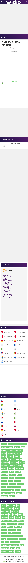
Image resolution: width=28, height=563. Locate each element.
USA (5, 434)
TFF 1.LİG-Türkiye (21, 332)
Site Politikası (18, 556)
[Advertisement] (14, 20)
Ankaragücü (22, 462)
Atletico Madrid (4, 514)
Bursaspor (3, 456)
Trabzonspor (23, 444)
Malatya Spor (11, 468)
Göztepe (23, 447)
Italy (18, 413)
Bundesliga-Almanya (8, 340)
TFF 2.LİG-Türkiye (8, 336)
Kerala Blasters (4, 517)
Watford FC (11, 551)
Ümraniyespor (4, 496)
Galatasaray (3, 444)
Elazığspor (11, 477)
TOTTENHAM (10, 526)
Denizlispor (3, 453)
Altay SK (11, 471)
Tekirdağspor (11, 490)
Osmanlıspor (17, 456)
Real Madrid (17, 508)
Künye (5, 556)
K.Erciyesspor (18, 480)
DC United (13, 520)
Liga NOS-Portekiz (21, 353)
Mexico (18, 417)
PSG (18, 505)
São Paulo (3, 526)
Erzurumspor (11, 459)
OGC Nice (17, 542)
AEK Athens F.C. (18, 526)
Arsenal (15, 514)
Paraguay (6, 421)
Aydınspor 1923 (4, 474)
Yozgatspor (12, 493)
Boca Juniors (4, 532)
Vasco (18, 548)
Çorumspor (19, 493)
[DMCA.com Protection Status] (7, 561)
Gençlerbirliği (19, 459)
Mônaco (7, 542)
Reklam (12, 556)
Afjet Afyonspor (4, 471)
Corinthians (17, 532)
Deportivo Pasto (20, 520)
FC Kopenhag (20, 536)
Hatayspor (10, 480)
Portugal (5, 426)
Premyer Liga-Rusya (21, 357)
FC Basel (13, 536)
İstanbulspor (11, 496)
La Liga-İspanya (20, 340)
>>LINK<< (14, 81)
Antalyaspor (16, 447)
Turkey (18, 430)
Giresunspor (19, 465)
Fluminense (9, 539)
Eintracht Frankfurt (5, 536)
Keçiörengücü (12, 484)
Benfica (19, 529)
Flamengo (3, 539)
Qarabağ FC (20, 523)
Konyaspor (10, 456)
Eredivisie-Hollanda (21, 349)
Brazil (5, 405)
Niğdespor (3, 487)
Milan (2, 542)
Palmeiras (10, 523)
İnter (10, 514)
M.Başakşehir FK (18, 450)
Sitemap (8, 556)
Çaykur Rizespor (11, 453)
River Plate (18, 517)
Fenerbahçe (16, 444)
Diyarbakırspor (4, 477)
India (5, 413)
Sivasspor (10, 447)
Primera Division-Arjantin (9, 361)
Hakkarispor (3, 480)
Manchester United (11, 505)
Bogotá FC (11, 532)
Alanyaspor (3, 447)
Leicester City (22, 539)
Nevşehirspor (20, 484)
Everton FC (3, 523)
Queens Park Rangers (13, 545)
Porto (15, 523)
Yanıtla (22, 270)
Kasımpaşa (3, 450)
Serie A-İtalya (7, 349)
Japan (5, 417)
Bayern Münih (4, 508)
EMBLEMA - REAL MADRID (14, 143)
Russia (18, 426)
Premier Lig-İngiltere (8, 344)
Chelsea (20, 514)
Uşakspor (17, 490)
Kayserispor (10, 450)
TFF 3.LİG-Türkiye (21, 336)
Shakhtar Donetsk (5, 548)
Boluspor (19, 474)
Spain (5, 430)
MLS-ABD (6, 353)
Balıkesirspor (12, 474)
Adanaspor (19, 453)
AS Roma (3, 520)
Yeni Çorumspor (4, 493)
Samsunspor (17, 487)
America (5, 401)
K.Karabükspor (4, 484)
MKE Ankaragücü (5, 462)
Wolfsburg (18, 551)
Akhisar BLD (4, 459)
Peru (18, 421)
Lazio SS (16, 539)
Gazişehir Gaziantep (20, 477)
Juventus (11, 508)
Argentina (19, 401)
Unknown (9, 270)
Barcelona (3, 505)
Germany (19, 409)
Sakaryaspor (10, 487)
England (18, 405)
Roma (23, 517)
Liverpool (12, 517)
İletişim (23, 556)
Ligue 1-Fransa (20, 344)
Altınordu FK (18, 471)
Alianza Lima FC (12, 529)
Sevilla (21, 545)
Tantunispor (3, 490)
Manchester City (14, 511)
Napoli (11, 542)
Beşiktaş (10, 444)
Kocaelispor (3, 468)
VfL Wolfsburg (4, 551)
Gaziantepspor (12, 465)
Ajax (8, 520)
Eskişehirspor (4, 465)
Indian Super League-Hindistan (10, 357)
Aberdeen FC (4, 529)
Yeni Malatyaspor (14, 462)
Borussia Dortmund (5, 511)
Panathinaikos (4, 545)
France (5, 409)
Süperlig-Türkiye (7, 332)
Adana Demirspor (19, 468)
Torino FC (13, 548)
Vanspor (23, 490)
